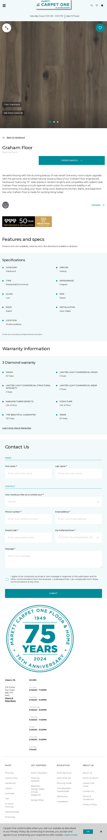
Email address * (62, 512)
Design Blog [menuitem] (37, 800)
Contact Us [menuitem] (88, 791)
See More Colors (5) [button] (13, 113)
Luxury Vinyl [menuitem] (11, 778)
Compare (95, 205)
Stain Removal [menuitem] (64, 773)
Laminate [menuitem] (9, 793)
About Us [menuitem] (87, 773)
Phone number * (13, 512)
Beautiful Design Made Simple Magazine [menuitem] (37, 790)
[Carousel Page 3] (57, 122)
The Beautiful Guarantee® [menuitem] (63, 789)
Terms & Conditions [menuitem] (88, 798)
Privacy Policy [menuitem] (90, 804)
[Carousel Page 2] (54, 122)
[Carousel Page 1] (50, 122)
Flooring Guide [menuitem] (64, 783)
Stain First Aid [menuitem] (64, 778)
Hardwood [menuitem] (10, 783)
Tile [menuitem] (7, 798)
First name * (11, 466)
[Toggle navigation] (4, 5)
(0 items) (102, 5)
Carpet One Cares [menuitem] (88, 784)
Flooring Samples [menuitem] (35, 779)
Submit (53, 593)
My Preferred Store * (65, 530)
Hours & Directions (10, 699)
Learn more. (71, 835)
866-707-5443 (72, 16)
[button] (91, 6)
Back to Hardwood (16, 137)
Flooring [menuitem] (9, 773)
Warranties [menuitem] (62, 796)
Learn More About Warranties (16, 428)
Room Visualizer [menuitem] (39, 773)
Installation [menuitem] (62, 801)
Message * (10, 549)
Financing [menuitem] (10, 817)
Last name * (61, 466)
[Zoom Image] (6, 27)
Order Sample (69, 160)
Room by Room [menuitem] (90, 778)
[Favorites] (96, 6)
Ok (88, 831)
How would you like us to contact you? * (24, 495)
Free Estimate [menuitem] (12, 812)
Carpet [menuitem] (8, 788)
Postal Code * (11, 530)
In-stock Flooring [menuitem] (9, 805)
